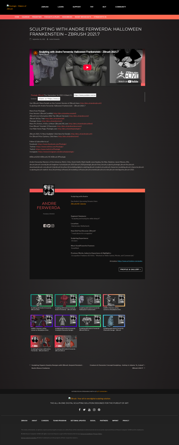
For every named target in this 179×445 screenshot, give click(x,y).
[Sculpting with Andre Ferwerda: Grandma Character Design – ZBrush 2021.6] (66, 320)
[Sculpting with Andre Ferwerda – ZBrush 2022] (42, 300)
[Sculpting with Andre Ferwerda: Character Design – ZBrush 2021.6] (114, 320)
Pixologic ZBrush (37, 95)
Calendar (25, 17)
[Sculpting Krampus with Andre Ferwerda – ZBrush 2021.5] (42, 341)
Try (91, 7)
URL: (71, 95)
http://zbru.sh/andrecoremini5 (65, 113)
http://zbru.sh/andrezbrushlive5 (81, 124)
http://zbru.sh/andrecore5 (79, 116)
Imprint (115, 421)
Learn (61, 7)
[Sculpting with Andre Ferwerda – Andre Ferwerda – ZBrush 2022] (66, 300)
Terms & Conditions (86, 434)
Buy (104, 7)
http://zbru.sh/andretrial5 (54, 118)
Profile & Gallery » (130, 269)
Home (17, 17)
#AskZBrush (67, 17)
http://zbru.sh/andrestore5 (52, 121)
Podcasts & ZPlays (52, 17)
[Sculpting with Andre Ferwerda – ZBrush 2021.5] (66, 341)
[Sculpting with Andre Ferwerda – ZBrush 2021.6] (90, 320)
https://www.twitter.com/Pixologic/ (49, 147)
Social (93, 421)
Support (77, 7)
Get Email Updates (78, 421)
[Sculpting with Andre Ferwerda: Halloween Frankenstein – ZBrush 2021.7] (90, 300)
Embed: (34, 99)
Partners (104, 421)
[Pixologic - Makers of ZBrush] (18, 7)
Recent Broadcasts (83, 17)
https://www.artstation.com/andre (130, 261)
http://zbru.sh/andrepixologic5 (69, 129)
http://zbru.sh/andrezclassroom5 (69, 126)
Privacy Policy (98, 434)
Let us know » (102, 391)
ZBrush (44, 7)
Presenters (37, 17)
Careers (45, 421)
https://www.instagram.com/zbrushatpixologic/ (56, 152)
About (34, 421)
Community (120, 7)
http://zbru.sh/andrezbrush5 (91, 103)
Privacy (126, 421)
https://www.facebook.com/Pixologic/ (52, 144)
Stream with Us (100, 17)
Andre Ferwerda (54, 39)
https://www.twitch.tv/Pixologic (48, 149)
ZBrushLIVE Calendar (78, 204)
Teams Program (59, 421)
